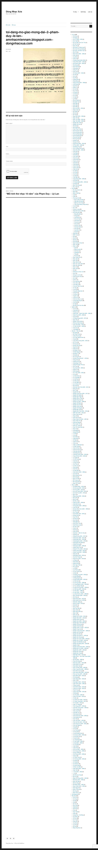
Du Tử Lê (75, 342)
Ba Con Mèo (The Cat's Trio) (79, 42)
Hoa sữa (76, 223)
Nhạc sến (75, 260)
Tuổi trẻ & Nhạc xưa (77, 299)
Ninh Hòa (75, 808)
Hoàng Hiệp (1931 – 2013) (79, 539)
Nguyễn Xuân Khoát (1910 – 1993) (80, 646)
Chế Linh (75, 58)
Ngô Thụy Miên (76, 608)
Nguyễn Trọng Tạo (77, 629)
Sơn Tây (75, 819)
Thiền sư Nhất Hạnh (77, 444)
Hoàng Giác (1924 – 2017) (79, 537)
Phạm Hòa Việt (76, 417)
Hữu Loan (75, 366)
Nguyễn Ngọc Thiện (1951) (79, 622)
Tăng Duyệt (75, 438)
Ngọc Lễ (75, 613)
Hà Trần (75, 74)
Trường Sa (75, 738)
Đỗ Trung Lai (76, 480)
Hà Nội (74, 800)
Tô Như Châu (76, 446)
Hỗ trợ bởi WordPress (19, 843)
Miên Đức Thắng (76, 601)
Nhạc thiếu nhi (76, 262)
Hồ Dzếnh (75, 355)
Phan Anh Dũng (76, 422)
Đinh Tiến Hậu (76, 781)
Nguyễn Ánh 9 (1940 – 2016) (79, 616)
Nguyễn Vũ (75, 645)
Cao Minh (75, 57)
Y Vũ (74, 773)
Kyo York (75, 90)
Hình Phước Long (77, 525)
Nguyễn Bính (76, 391)
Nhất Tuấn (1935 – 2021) (78, 412)
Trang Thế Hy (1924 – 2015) (79, 456)
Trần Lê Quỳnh (76, 709)
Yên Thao (75, 473)
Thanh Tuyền (76, 167)
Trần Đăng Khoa (76, 452)
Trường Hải (75, 731)
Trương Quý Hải (76, 736)
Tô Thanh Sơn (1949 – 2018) (79, 699)
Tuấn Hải (75, 746)
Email (7, 154)
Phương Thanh (76, 137)
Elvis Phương (76, 66)
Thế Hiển (75, 693)
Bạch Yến (75, 45)
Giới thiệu (83, 12)
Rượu (74, 273)
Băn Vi (74, 494)
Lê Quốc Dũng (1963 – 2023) (79, 579)
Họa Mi (74, 77)
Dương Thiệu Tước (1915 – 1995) (80, 508)
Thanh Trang (76, 690)
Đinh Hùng (75, 476)
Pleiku (74, 813)
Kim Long (75, 566)
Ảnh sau (14, 25)
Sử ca (74, 278)
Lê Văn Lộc (75, 380)
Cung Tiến (75, 507)
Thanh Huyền (76, 159)
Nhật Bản (75, 807)
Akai (75, 247)
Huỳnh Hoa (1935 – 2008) (78, 315)
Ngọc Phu (75, 319)
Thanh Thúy (75, 166)
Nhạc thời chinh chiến (78, 263)
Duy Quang (75, 65)
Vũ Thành (75, 762)
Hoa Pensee (77, 220)
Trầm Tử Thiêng (76, 704)
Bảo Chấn (75, 497)
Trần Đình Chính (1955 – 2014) (80, 454)
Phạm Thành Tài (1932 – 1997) (80, 419)
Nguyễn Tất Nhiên (77, 403)
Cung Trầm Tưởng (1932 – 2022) (80, 340)
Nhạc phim (75, 258)
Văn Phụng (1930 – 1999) (78, 754)
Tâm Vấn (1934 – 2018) (78, 149)
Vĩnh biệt (75, 302)
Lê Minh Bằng (76, 576)
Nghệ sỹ (73, 307)
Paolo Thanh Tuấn (77, 129)
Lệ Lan (74, 374)
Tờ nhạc (75, 287)
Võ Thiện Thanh (76, 757)
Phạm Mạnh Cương (77, 664)
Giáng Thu (75, 69)
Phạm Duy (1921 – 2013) (78, 662)
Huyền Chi (75, 369)
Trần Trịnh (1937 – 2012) (78, 720)
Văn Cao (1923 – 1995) (78, 749)
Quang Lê (75, 140)
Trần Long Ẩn (76, 710)
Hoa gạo (76, 215)
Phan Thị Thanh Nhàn (78, 427)
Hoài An (74, 528)
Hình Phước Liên (77, 523)
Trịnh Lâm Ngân (76, 725)
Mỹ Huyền (75, 111)
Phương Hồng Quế (77, 135)
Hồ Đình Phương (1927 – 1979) (80, 358)
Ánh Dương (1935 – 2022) (79, 488)
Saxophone (76, 252)
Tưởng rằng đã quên (77, 300)
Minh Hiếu (75, 105)
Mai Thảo (75, 385)
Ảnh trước (8, 25)
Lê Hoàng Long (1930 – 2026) (79, 574)
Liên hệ (90, 12)
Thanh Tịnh (75, 441)
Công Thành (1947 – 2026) (79, 61)
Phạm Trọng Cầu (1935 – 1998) (80, 669)
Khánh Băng (75, 561)
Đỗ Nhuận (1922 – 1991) (78, 784)
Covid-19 (75, 206)
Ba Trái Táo (75, 44)
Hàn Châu (75, 520)
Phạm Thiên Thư (77, 420)
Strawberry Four (76, 146)
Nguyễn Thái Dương (77, 624)
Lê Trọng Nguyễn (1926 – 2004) (80, 584)
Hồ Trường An (76, 356)
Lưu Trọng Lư (76, 383)
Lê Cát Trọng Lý (76, 571)
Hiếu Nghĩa (75, 521)
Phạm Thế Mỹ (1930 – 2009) (79, 667)
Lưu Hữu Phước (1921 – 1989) (80, 593)
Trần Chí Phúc (76, 448)
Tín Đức (75, 698)
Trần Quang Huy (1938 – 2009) (80, 715)
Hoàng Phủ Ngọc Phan (78, 364)
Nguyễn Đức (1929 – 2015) (79, 650)
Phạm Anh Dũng (76, 661)
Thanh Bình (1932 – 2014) (79, 686)
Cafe (74, 194)
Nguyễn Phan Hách (77, 400)
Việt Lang (75, 467)
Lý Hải (74, 98)
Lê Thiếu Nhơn (76, 375)
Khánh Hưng (76, 563)
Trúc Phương (76, 730)
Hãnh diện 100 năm (78, 201)
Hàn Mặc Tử (76, 353)
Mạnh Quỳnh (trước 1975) (79, 600)
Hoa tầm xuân (77, 225)
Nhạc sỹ (73, 484)
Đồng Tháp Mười (77, 827)
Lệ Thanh (75, 93)
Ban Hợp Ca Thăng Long (78, 47)
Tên (7, 146)
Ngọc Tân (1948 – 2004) (78, 121)
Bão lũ (74, 191)
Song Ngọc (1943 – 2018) (78, 682)
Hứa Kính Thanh (76, 557)
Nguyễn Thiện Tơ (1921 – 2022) (80, 627)
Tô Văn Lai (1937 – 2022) (78, 326)
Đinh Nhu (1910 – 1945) (78, 779)
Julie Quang (75, 84)
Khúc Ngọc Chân (77, 565)
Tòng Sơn (75, 327)
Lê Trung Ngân (76, 377)
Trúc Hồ (75, 728)
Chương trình (76, 198)
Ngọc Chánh (75, 609)
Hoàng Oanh (76, 79)
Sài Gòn (75, 818)
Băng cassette (77, 249)
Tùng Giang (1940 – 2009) (79, 178)
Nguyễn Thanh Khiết (77, 321)
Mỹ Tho (74, 803)
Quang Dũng (76, 432)
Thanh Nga (75, 164)
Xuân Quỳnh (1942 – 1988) (79, 472)
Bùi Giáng (75, 332)
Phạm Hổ (75, 416)
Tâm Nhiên (75, 436)
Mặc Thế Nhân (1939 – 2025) (79, 595)
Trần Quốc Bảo (76, 451)
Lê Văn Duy (75, 379)
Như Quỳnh (75, 127)
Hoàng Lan (75, 311)
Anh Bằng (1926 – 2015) (78, 486)
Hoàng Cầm (75, 359)
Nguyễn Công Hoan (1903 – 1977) (80, 393)
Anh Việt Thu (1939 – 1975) (79, 492)
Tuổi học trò (75, 297)
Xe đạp (74, 303)
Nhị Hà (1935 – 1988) (77, 659)
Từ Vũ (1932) (76, 744)
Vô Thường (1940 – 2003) (79, 758)
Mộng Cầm (75, 388)
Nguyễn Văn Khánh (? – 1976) (79, 635)
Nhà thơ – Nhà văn (76, 331)
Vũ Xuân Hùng (76, 765)
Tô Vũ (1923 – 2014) (77, 702)
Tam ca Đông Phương (78, 148)
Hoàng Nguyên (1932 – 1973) (79, 541)
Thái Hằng (75, 153)
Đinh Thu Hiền (76, 478)
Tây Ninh (75, 823)
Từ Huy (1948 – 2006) (78, 741)
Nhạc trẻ (75, 266)
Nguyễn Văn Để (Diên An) (78, 641)
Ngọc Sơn (75, 614)
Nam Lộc (75, 606)
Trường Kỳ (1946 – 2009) (78, 734)
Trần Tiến (75, 718)
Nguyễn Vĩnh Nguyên (77, 408)
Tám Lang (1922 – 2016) (78, 324)
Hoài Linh (75, 531)
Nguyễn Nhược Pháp (77, 398)
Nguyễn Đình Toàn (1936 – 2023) (80, 411)
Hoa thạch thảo (77, 226)
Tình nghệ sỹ (76, 284)
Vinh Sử (75, 755)
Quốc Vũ (75, 680)
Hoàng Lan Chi (76, 361)
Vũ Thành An (76, 763)
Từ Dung (75, 175)
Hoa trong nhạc (76, 212)
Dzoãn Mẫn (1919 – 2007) (78, 513)
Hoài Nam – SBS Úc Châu (79, 533)
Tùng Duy (75, 460)
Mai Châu (75, 597)
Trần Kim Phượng (77, 449)
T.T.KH (74, 433)
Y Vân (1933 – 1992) (77, 771)
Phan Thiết (75, 811)
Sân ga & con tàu (77, 274)
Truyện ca (75, 295)
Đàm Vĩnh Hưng (76, 185)
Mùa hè (74, 238)
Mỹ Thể (74, 114)
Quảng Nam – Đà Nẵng (78, 815)
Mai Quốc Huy (76, 101)
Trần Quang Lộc (76, 717)
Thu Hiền (75, 170)
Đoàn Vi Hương (76, 789)
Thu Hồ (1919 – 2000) (78, 694)
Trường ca (75, 294)
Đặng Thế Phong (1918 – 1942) (80, 778)
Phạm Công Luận (77, 414)
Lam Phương (76, 569)
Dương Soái (75, 343)
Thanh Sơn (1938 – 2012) (78, 688)
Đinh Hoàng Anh (76, 475)
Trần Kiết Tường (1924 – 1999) (80, 707)
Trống (75, 254)
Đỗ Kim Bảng (76, 783)
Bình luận (9, 123)
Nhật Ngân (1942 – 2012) (78, 654)
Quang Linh (75, 141)
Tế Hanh (75, 440)
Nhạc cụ (75, 246)
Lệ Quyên (75, 92)
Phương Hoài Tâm (77, 130)
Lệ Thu (74, 95)
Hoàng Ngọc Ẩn (76, 363)
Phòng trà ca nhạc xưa (78, 271)
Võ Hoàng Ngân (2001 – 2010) (79, 182)
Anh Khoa (75, 36)
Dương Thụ (75, 510)
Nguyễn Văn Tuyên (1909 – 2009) (80, 638)
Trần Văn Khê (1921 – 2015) (79, 722)
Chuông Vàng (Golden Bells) (79, 60)
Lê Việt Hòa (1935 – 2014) (79, 589)
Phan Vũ (75, 428)
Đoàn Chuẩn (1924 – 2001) (79, 786)
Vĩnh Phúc (75, 468)
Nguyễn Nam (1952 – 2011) (79, 621)
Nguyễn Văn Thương (77, 637)
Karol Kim (75, 85)
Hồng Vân (75, 553)
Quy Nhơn (75, 816)
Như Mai (75, 125)
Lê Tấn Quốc (76, 581)
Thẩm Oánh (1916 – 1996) (79, 683)
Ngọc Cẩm (75, 117)
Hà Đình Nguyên (76, 351)
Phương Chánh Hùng (77, 323)
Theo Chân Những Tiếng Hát (80, 204)
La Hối (74, 568)
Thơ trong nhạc (76, 281)
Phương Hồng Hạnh (77, 132)
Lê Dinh (74, 573)
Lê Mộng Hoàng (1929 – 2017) (79, 318)
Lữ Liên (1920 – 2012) (78, 592)
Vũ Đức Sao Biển (77, 767)
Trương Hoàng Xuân (77, 733)
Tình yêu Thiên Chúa (77, 286)
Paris (74, 810)
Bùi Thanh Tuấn (76, 334)
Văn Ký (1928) (76, 752)
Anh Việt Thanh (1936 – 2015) (79, 491)
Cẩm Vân (75, 55)
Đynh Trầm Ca (76, 792)
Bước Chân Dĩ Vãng (78, 199)
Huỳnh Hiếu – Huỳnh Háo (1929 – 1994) (82, 313)
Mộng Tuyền (76, 109)
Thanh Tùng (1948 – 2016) (79, 691)
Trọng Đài (75, 726)
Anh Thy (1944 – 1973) (78, 489)
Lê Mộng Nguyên (77, 577)
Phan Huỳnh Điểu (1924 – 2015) (80, 672)
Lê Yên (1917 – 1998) (78, 590)
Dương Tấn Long (77, 345)
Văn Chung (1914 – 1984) (78, 750)
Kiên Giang (75, 371)
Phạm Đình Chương (77, 670)
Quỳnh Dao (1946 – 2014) (78, 143)
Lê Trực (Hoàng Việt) (77, 585)
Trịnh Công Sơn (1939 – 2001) (79, 723)
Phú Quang (75, 677)
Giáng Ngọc (75, 68)
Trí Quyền (75, 457)
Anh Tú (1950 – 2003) (78, 39)
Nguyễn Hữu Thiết (77, 122)
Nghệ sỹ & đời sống (78, 202)
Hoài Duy (75, 529)
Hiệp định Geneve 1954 (78, 210)
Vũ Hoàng (75, 760)
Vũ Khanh (75, 183)
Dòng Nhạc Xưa (14, 11)
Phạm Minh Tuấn (77, 666)
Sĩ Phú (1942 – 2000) (77, 145)
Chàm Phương (76, 335)
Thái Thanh (75, 156)
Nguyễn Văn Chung (77, 632)
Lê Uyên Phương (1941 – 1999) (80, 587)
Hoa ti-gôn (76, 228)
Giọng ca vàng (76, 209)
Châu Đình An (76, 504)
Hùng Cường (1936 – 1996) (79, 82)
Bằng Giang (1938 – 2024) (79, 496)
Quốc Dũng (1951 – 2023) (78, 678)
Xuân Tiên (75, 770)
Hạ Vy (74, 76)
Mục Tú (74, 390)
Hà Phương (75, 518)
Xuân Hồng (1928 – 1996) (78, 768)
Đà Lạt (74, 826)
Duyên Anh (75, 347)
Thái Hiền (75, 154)
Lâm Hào (75, 316)
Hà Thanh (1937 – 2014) (78, 73)
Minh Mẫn (75, 106)
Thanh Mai (75, 162)
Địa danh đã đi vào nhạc (78, 305)
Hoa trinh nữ (77, 230)
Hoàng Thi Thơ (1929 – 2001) (79, 549)
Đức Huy (75, 791)
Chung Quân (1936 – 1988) (79, 505)
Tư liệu (75, 12)
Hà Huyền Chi (76, 350)
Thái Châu (75, 151)
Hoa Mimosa (77, 217)
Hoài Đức (75, 534)
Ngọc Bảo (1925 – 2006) (78, 116)
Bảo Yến (75, 52)
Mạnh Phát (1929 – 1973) (78, 598)
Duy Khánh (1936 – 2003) (78, 63)
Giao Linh (75, 71)
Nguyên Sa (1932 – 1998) (78, 401)
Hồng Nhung (75, 81)
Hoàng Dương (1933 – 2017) (79, 536)
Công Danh (75, 310)
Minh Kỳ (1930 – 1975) (78, 603)
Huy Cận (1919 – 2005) (78, 367)
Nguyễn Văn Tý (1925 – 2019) (79, 640)
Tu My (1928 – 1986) (77, 742)
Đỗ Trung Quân (76, 481)
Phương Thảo (76, 138)
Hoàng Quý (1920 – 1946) (78, 545)
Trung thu (75, 292)
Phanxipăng (75, 430)
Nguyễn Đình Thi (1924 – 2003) (80, 648)
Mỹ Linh (75, 113)
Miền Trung (75, 234)
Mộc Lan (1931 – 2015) (78, 108)
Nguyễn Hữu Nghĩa (77, 395)
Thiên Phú (75, 169)
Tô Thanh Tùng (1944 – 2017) (79, 701)
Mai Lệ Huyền (76, 100)
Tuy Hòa (75, 824)
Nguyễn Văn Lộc (76, 124)
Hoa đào (76, 231)
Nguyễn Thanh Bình (77, 625)
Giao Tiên (75, 516)
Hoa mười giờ (77, 218)
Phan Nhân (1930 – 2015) (78, 675)
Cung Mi (75, 339)
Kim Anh (75, 89)
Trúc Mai (75, 174)
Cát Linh (75, 308)
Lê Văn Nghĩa (76, 382)
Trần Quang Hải (76, 714)
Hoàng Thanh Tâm (77, 547)
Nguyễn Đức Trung (77, 653)
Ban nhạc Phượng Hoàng (78, 49)
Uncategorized (75, 794)
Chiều (74, 196)
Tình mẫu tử (76, 283)
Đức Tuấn (75, 186)
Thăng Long (75, 685)
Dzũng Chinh (76, 515)
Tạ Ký (74, 435)
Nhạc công (75, 244)
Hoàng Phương (76, 544)
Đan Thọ (75, 776)
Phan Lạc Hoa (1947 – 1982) (79, 674)
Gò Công (75, 799)
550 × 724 (8, 51)
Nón (74, 270)
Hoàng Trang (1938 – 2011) (79, 550)
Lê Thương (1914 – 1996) (78, 582)
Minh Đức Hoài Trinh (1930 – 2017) (81, 387)
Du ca (74, 207)
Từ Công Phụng (76, 739)
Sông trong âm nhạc (77, 276)
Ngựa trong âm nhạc (77, 242)
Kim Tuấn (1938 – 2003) (78, 372)
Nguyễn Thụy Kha (77, 404)
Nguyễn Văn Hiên (77, 633)
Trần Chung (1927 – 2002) (79, 706)
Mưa (74, 236)
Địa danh (74, 795)
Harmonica (76, 250)
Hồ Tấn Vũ (75, 526)
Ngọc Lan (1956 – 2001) (78, 119)
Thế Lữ (74, 443)
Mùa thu (75, 239)
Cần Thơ (75, 797)
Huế (74, 802)
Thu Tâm (75, 172)
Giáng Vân (75, 348)
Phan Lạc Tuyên (76, 425)
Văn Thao (75, 464)
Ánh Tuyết (75, 41)
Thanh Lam (75, 161)
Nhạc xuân (75, 268)
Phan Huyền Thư (77, 424)
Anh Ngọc (75, 37)
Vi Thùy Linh (76, 465)
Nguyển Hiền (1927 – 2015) (79, 617)
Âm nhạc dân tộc (77, 190)
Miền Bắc (75, 233)
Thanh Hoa (75, 158)
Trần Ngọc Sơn (76, 712)
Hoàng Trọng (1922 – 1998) (79, 552)
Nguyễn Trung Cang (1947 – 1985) (80, 630)
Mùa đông (75, 241)
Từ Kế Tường (76, 459)
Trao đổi (75, 289)
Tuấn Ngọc (75, 177)
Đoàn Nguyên (76, 787)
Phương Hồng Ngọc (77, 133)
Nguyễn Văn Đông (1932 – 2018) (80, 643)
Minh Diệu (75, 103)
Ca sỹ (73, 34)
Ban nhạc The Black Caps (79, 50)
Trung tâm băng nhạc (77, 291)
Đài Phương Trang (77, 775)
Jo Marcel (75, 560)
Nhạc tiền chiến (76, 265)
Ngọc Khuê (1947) (77, 611)
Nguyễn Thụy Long (77, 406)
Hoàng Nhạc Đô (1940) (78, 542)
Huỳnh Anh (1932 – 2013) (78, 558)
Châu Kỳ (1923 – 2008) (78, 502)
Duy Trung (75, 512)
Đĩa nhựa (76, 255)
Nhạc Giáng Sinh (77, 257)
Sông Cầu (75, 821)
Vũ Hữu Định (76, 470)
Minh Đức (75, 605)
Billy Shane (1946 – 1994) (78, 53)
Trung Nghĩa (75, 329)
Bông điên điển (77, 214)
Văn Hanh (75, 180)
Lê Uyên (75, 97)
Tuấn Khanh (75, 747)
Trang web (9, 161)
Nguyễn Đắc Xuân (77, 409)
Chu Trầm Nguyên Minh (78, 337)
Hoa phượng (77, 222)
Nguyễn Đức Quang (77, 651)
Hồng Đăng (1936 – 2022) (78, 555)
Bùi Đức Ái (75, 500)
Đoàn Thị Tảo (76, 483)
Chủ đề (73, 188)
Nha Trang (75, 805)
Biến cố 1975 (76, 193)
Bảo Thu (75, 499)
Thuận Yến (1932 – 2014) (78, 696)
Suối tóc (75, 279)
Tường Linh (75, 462)
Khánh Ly (75, 87)
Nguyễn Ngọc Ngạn (77, 396)
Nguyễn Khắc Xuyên (77, 619)
